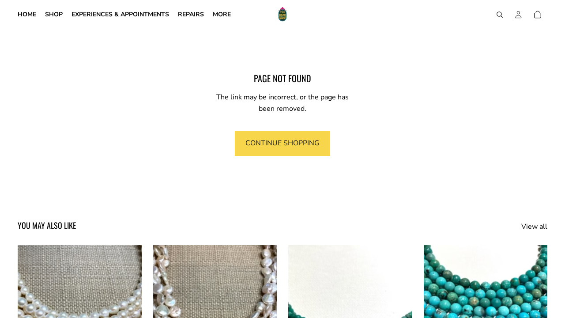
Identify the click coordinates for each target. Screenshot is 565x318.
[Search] (499, 14)
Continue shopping (282, 143)
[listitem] (221, 14)
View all (534, 226)
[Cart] (537, 14)
